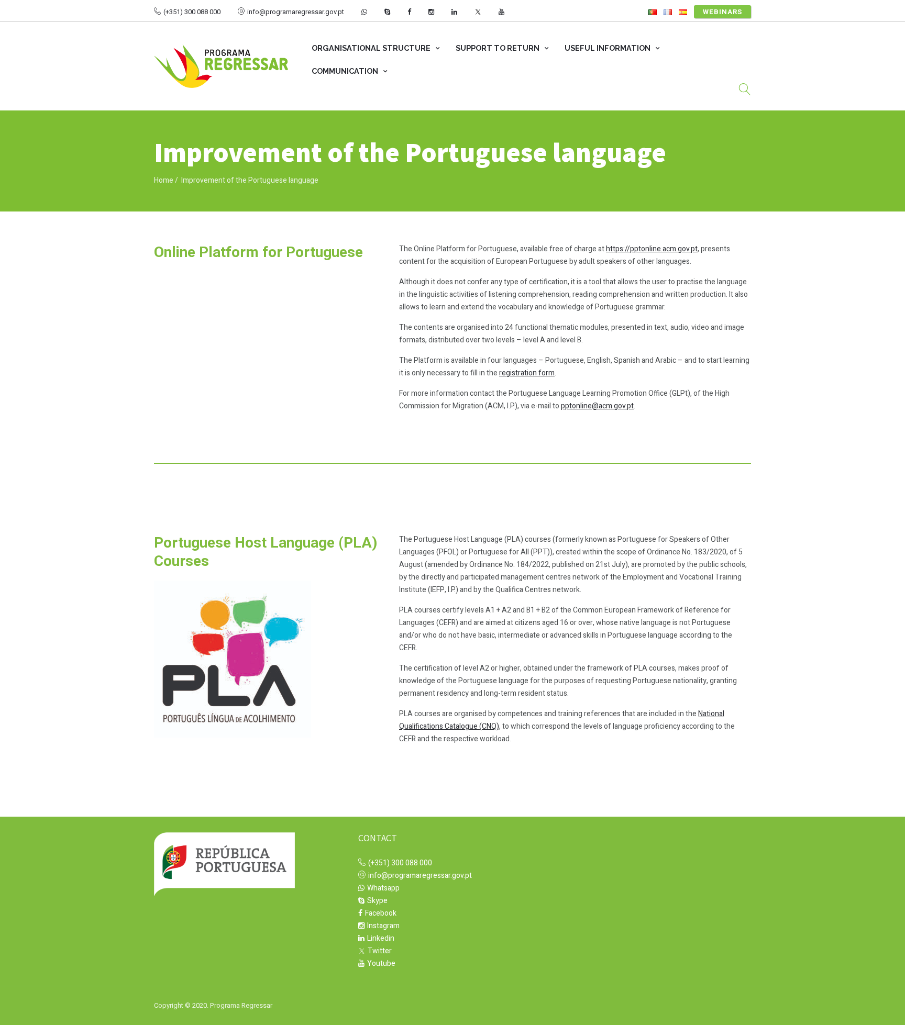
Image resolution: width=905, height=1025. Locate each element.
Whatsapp (383, 888)
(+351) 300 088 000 (191, 12)
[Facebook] (409, 12)
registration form (527, 372)
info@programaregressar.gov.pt (295, 12)
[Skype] (387, 12)
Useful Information (607, 47)
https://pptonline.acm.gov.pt (652, 248)
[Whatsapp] (364, 12)
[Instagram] (431, 12)
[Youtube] (501, 12)
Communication (345, 70)
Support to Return (497, 47)
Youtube (381, 963)
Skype (377, 900)
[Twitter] (477, 12)
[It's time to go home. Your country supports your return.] (221, 66)
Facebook (380, 913)
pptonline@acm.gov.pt (597, 405)
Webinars (722, 12)
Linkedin (380, 938)
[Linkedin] (454, 12)
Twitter (380, 950)
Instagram (383, 925)
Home (163, 180)
